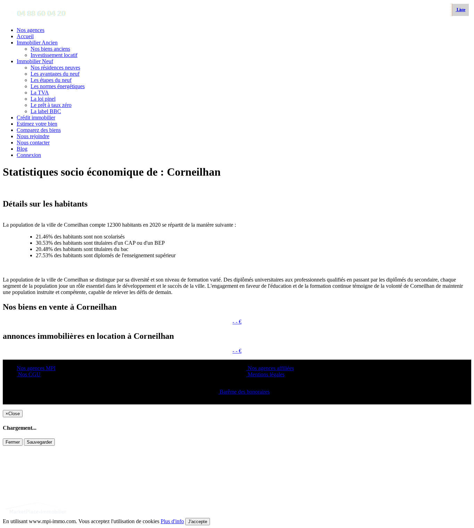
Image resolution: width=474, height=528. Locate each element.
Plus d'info (172, 521)
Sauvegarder (39, 442)
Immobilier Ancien (37, 42)
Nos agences (30, 30)
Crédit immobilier (36, 117)
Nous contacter (33, 142)
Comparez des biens (39, 130)
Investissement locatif (54, 55)
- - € (237, 322)
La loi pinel (43, 99)
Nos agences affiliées (270, 368)
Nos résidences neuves (55, 67)
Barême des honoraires (244, 392)
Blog (22, 149)
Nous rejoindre (33, 136)
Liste (460, 9)
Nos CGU (29, 374)
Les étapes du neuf (51, 80)
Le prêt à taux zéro (51, 105)
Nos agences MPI (36, 368)
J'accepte (197, 521)
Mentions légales (265, 374)
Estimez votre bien (37, 124)
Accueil (25, 36)
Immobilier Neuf (35, 61)
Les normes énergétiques (58, 86)
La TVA (40, 92)
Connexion (29, 155)
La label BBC (46, 111)
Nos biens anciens (50, 49)
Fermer (13, 442)
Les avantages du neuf (55, 74)
